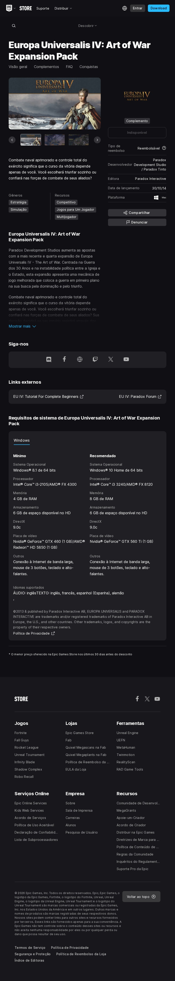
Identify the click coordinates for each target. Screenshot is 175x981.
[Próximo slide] (97, 139)
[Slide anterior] (12, 139)
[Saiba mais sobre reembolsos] (164, 148)
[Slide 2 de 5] (54, 140)
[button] (54, 326)
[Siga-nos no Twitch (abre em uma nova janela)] (95, 359)
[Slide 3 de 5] (78, 140)
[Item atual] (31, 140)
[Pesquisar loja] (14, 25)
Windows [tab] (22, 440)
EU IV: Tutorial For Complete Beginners (48, 396)
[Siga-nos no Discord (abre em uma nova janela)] (49, 359)
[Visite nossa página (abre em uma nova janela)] (80, 359)
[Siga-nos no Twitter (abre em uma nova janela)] (111, 359)
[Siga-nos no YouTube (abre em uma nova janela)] (126, 359)
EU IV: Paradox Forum (140, 396)
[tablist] (87, 440)
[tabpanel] (87, 511)
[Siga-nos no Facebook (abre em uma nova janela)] (64, 359)
